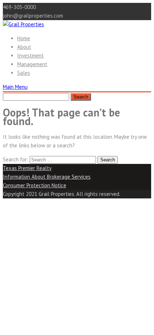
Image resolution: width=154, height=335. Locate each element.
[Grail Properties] (23, 24)
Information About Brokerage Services (47, 176)
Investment (30, 55)
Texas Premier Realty (27, 168)
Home (23, 38)
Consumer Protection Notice (34, 185)
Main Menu (15, 86)
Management (32, 64)
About (24, 46)
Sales (23, 72)
